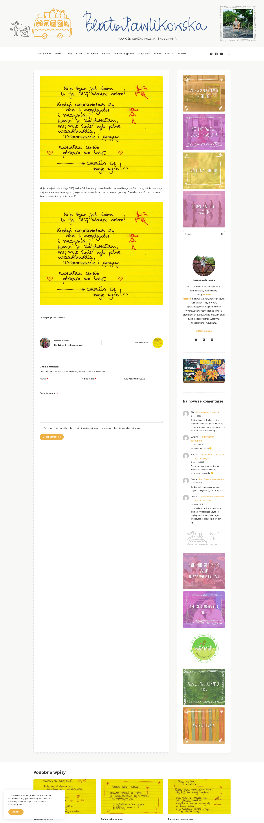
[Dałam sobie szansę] (132, 796)
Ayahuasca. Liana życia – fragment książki (207, 457)
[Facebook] (211, 54)
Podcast (106, 54)
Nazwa (44, 379)
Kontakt (169, 54)
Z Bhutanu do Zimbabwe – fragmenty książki (208, 499)
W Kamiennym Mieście (207, 413)
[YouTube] (221, 54)
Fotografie (92, 54)
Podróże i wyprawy (124, 54)
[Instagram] (216, 54)
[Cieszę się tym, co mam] (199, 796)
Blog (70, 54)
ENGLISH (182, 54)
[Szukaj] (229, 54)
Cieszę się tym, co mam (181, 819)
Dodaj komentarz (49, 393)
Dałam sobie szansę (112, 819)
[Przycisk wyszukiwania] (222, 234)
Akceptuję (15, 812)
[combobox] (201, 234)
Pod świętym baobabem (212, 480)
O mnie (157, 54)
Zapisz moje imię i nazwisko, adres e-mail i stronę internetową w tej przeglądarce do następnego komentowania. (92, 428)
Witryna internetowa (134, 379)
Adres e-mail (89, 379)
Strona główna (43, 54)
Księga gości (144, 54)
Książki (79, 54)
